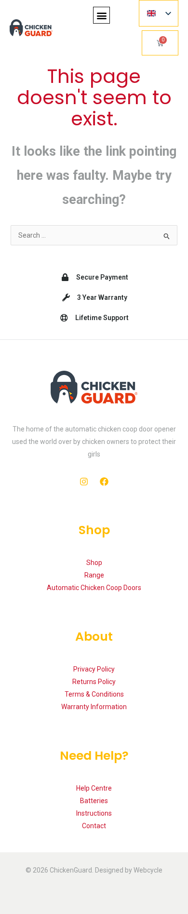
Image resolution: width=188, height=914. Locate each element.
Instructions (94, 813)
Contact (94, 826)
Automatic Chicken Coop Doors (94, 587)
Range (94, 575)
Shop (94, 562)
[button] (101, 15)
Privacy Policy (94, 669)
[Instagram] (84, 481)
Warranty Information (94, 707)
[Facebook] (104, 481)
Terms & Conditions (94, 694)
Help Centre (94, 788)
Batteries (94, 801)
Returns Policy (94, 682)
